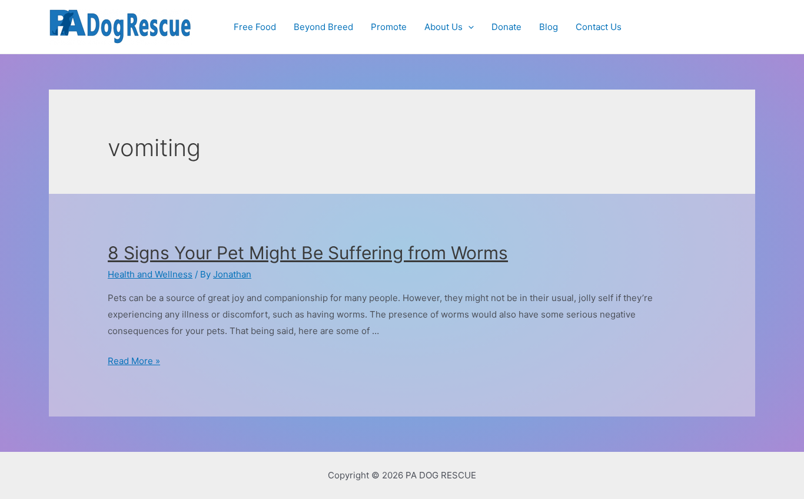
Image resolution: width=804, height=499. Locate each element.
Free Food (255, 26)
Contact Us (599, 26)
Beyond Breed (323, 26)
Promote (389, 26)
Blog (548, 26)
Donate (506, 26)
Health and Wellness (150, 274)
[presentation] (468, 27)
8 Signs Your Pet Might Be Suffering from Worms (308, 252)
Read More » (134, 360)
